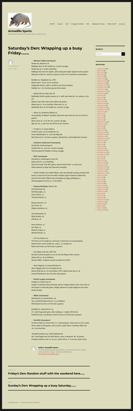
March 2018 (101, 208)
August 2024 (101, 112)
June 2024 (100, 116)
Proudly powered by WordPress (30, 402)
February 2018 (101, 210)
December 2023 (102, 122)
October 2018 (101, 202)
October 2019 (101, 191)
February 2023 (101, 132)
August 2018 (101, 204)
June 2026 (100, 73)
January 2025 (101, 105)
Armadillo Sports (20, 31)
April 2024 (100, 120)
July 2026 (100, 71)
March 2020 (101, 185)
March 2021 (101, 161)
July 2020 (100, 177)
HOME (52, 24)
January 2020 (101, 189)
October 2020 (101, 171)
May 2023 (100, 128)
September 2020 (102, 173)
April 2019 (100, 198)
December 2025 (102, 85)
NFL (87, 24)
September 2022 (102, 138)
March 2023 (101, 130)
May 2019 (100, 195)
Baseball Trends (98, 24)
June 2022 (100, 142)
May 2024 (100, 118)
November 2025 (102, 87)
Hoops (60, 24)
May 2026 (100, 75)
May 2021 (100, 159)
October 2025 (101, 89)
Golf (66, 24)
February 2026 (101, 81)
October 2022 (101, 136)
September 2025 (102, 91)
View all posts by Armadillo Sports (48, 354)
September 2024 (102, 109)
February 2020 (101, 187)
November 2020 (102, 169)
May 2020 (100, 181)
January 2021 (101, 165)
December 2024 (102, 107)
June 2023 (100, 126)
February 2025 (101, 103)
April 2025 (100, 99)
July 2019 (100, 193)
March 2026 (101, 79)
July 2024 (100, 114)
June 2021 (100, 157)
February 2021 (101, 163)
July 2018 (100, 206)
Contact (122, 24)
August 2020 (101, 175)
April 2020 (100, 183)
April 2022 (100, 146)
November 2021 (102, 155)
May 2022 (100, 144)
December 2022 (102, 134)
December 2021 (102, 152)
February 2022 (101, 150)
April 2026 (100, 77)
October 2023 (101, 124)
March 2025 (101, 101)
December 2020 (102, 167)
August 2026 (101, 69)
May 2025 (100, 97)
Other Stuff (111, 24)
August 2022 (101, 140)
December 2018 (102, 200)
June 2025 (100, 95)
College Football (77, 24)
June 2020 (100, 179)
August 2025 (101, 93)
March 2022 (101, 148)
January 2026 (101, 83)
